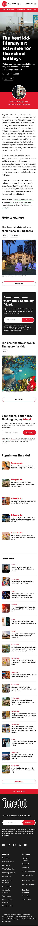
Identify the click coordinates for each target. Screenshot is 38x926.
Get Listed (25, 864)
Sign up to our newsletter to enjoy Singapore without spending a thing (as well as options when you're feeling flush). (18, 311)
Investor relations (8, 862)
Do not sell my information (7, 882)
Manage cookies (7, 906)
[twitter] (20, 845)
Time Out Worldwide (28, 884)
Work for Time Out (8, 869)
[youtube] (25, 845)
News (3, 10)
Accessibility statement (6, 891)
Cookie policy (6, 886)
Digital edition (26, 900)
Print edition (26, 896)
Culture (29, 10)
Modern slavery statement (7, 901)
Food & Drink (21, 10)
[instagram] (3, 845)
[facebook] (14, 845)
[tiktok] (9, 845)
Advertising (26, 868)
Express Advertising (28, 871)
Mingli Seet (23, 102)
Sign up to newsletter (25, 859)
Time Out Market (27, 875)
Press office (6, 858)
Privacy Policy (18, 327)
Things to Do (11, 10)
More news (19, 782)
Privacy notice (6, 876)
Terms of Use (7, 327)
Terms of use (6, 896)
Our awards (6, 865)
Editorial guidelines (8, 873)
